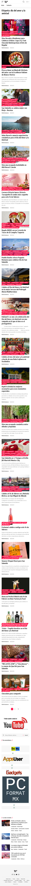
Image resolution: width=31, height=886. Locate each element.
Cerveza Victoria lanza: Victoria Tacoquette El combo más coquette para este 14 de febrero (15, 194)
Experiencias (5, 354)
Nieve (12, 841)
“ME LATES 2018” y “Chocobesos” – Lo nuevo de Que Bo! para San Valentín (15, 666)
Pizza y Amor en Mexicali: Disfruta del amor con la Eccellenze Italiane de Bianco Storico (14, 72)
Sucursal (4, 593)
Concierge (24, 251)
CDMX (11, 223)
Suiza (23, 841)
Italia (15, 314)
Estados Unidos (14, 828)
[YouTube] (16, 874)
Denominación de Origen (9, 101)
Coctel (17, 623)
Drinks (4, 625)
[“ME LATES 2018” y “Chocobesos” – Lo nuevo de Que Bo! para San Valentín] (15, 653)
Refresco (22, 859)
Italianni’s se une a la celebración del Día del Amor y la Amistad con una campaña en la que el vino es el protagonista (15, 320)
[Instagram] (19, 874)
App (12, 849)
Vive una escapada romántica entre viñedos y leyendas (15, 425)
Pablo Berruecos (5, 47)
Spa (24, 132)
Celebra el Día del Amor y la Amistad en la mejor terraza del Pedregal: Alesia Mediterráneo (15, 289)
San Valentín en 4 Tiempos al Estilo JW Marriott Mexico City (15, 459)
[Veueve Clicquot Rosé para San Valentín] (15, 550)
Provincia (9, 490)
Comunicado (13, 31)
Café (3, 689)
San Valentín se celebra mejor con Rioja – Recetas (14, 109)
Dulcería (21, 659)
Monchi (25, 689)
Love (20, 33)
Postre (10, 105)
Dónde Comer (24, 65)
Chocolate (5, 31)
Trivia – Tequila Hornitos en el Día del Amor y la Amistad (14, 629)
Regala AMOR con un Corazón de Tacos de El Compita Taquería (14, 231)
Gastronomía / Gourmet (9, 160)
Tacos (26, 189)
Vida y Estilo (14, 558)
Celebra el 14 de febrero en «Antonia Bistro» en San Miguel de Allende (15, 494)
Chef (3, 451)
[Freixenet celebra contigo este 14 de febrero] (15, 516)
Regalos (10, 661)
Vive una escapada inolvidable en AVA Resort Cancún (14, 166)
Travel (13, 162)
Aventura (15, 849)
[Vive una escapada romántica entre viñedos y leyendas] (15, 413)
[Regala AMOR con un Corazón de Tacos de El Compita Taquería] (15, 219)
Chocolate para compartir (11, 693)
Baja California (6, 65)
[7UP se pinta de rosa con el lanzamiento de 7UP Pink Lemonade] (6, 855)
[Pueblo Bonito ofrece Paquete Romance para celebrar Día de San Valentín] (15, 247)
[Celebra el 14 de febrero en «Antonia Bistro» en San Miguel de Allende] (15, 483)
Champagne (5, 556)
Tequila (19, 625)
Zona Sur (18, 284)
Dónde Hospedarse (16, 130)
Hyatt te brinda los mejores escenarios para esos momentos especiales (14, 388)
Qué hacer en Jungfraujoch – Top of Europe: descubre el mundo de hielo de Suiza (20, 835)
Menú (3, 284)
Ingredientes (11, 625)
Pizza (3, 67)
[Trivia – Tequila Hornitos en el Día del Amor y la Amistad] (15, 617)
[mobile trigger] (3, 1)
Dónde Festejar (20, 352)
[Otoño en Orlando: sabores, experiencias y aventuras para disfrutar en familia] (6, 823)
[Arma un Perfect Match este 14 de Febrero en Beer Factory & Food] (15, 586)
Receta (15, 105)
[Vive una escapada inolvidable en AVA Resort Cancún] (15, 154)
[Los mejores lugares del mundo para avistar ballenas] (6, 847)
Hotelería (5, 132)
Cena (3, 158)
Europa (24, 839)
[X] (14, 874)
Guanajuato (21, 489)
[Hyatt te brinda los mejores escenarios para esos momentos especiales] (15, 376)
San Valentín (5, 35)
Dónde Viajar (5, 382)
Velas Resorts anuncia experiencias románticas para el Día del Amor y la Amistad (15, 137)
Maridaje (21, 103)
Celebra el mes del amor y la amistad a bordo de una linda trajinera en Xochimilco (15, 359)
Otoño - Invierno (14, 830)
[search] (23, 1)
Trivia (24, 625)
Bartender (5, 623)
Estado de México (7, 314)
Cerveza (4, 187)
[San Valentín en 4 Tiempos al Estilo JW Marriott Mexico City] (15, 447)
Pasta (4, 105)
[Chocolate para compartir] (15, 683)
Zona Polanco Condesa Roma (10, 227)
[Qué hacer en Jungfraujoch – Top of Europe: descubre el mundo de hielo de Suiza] (6, 836)
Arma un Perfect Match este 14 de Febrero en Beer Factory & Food (14, 597)
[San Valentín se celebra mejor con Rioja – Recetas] (15, 97)
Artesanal (5, 590)
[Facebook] (12, 874)
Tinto (20, 105)
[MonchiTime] (6, 1)
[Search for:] (13, 735)
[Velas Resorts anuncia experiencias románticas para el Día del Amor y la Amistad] (15, 124)
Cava (3, 522)
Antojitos (5, 223)
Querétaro (5, 421)
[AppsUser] (12, 759)
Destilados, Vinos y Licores (9, 33)
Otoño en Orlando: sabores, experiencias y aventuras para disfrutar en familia (19, 822)
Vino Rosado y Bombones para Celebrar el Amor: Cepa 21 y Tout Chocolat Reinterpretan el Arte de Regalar (14, 41)
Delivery (19, 187)
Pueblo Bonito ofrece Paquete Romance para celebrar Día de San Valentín (14, 259)
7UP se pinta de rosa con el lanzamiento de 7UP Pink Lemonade (18, 854)
